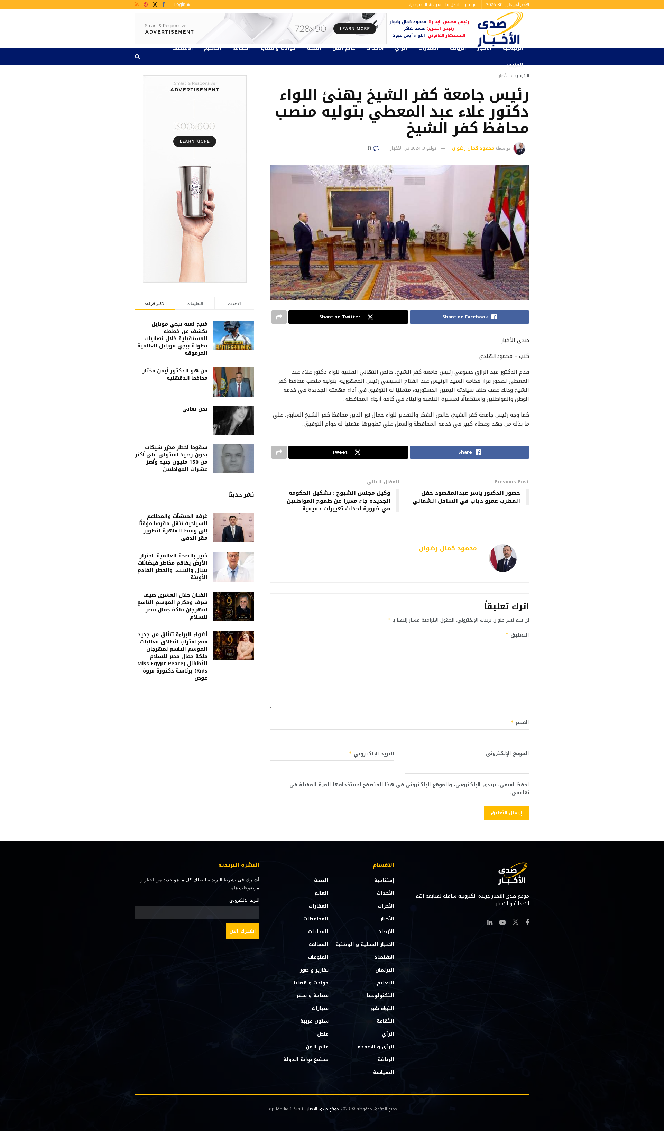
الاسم (519, 722)
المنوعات (318, 957)
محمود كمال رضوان (473, 148)
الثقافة (241, 48)
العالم (321, 893)
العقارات (428, 48)
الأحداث (375, 48)
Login (180, 4)
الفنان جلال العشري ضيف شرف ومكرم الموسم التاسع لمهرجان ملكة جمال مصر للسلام (172, 606)
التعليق (517, 635)
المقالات (319, 944)
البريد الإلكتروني (371, 754)
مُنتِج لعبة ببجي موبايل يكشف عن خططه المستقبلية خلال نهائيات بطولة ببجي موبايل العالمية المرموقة (172, 338)
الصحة (314, 48)
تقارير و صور (314, 970)
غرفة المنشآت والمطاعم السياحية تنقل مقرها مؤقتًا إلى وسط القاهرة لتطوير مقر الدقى (173, 527)
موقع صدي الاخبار (323, 1109)
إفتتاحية (384, 880)
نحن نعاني (195, 409)
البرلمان (384, 970)
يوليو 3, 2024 (423, 148)
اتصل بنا (452, 4)
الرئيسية (513, 48)
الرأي (401, 48)
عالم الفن (343, 48)
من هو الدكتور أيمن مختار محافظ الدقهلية (175, 374)
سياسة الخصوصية (425, 4)
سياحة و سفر (312, 995)
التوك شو (382, 1008)
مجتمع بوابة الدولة (306, 1059)
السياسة (383, 1072)
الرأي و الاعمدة (376, 1046)
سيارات (320, 1008)
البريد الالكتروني (244, 900)
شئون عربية (314, 1021)
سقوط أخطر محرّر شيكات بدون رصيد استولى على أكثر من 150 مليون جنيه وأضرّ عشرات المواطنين (171, 458)
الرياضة (458, 48)
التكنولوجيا (380, 995)
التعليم (212, 48)
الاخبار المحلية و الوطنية (364, 944)
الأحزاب (386, 906)
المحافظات (316, 919)
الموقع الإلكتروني (507, 754)
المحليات (318, 931)
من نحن (470, 4)
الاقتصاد (183, 48)
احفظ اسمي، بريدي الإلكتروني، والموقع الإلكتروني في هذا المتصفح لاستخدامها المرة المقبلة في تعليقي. (409, 789)
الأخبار (484, 48)
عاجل (323, 1034)
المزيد (516, 65)
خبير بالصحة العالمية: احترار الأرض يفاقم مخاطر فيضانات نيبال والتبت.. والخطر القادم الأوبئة (172, 566)
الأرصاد (386, 931)
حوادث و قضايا (278, 48)
